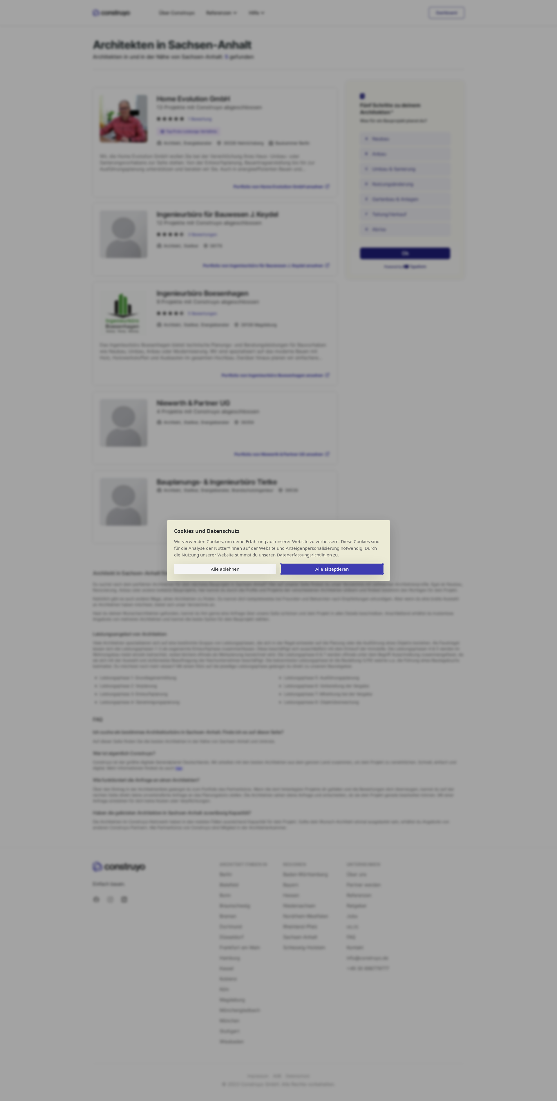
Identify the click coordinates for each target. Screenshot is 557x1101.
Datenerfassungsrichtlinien (304, 555)
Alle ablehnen (225, 569)
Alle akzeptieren (332, 569)
